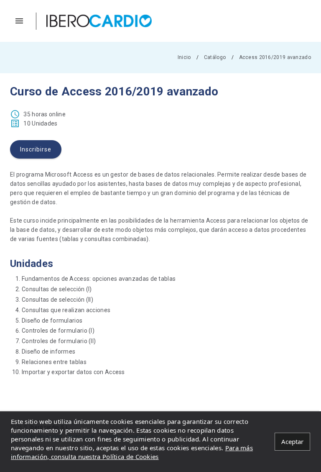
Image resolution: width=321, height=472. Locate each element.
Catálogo (215, 57)
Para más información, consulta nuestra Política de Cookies (132, 452)
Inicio (184, 57)
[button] (23, 21)
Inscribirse (35, 149)
